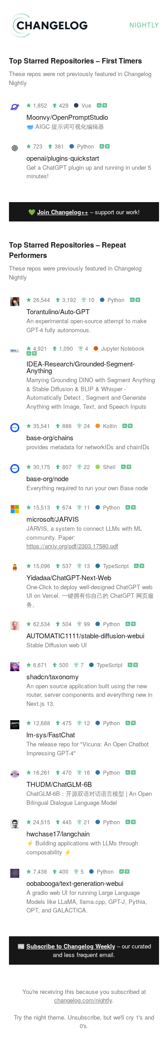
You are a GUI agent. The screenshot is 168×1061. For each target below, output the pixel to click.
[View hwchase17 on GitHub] (14, 825)
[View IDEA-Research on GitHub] (14, 353)
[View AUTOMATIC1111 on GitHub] (14, 627)
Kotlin (110, 425)
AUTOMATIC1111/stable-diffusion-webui (85, 635)
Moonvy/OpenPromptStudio (67, 117)
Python (85, 146)
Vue (86, 105)
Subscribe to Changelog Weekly (70, 946)
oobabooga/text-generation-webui (74, 883)
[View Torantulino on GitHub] (14, 303)
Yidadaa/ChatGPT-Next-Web (68, 577)
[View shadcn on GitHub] (14, 668)
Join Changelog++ (62, 212)
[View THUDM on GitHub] (14, 776)
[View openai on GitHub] (14, 149)
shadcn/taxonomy (52, 676)
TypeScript (116, 565)
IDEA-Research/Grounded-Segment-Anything (80, 367)
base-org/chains (49, 437)
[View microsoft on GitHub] (14, 511)
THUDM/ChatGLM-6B (59, 784)
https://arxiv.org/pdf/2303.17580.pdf (72, 546)
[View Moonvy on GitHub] (14, 109)
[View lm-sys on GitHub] (14, 726)
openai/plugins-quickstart (62, 158)
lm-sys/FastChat (50, 734)
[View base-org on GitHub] (14, 429)
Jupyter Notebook (122, 348)
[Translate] (102, 105)
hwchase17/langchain (58, 833)
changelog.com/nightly (83, 1000)
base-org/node (47, 478)
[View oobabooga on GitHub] (14, 875)
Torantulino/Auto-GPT (58, 311)
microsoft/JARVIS (52, 519)
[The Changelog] (48, 34)
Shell (109, 466)
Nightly (144, 24)
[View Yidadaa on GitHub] (14, 569)
